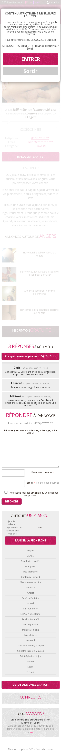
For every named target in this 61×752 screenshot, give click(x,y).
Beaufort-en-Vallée (30, 561)
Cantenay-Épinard (30, 576)
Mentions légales (17, 749)
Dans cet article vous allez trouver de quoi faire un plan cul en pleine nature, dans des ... (30, 728)
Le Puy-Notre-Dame (30, 613)
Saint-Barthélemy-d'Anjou (30, 645)
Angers (30, 550)
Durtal (30, 603)
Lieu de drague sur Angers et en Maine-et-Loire (30, 721)
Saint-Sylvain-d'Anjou (31, 656)
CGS (31, 749)
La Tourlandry (30, 608)
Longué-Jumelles (30, 624)
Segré (30, 666)
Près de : (12, 534)
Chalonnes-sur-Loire (30, 582)
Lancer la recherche (30, 540)
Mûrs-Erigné (30, 635)
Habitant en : (12, 531)
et (21, 527)
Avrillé (30, 555)
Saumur (30, 661)
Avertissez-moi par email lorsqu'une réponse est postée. (33, 494)
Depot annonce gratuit (31, 685)
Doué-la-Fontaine (30, 598)
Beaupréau (30, 566)
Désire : (12, 524)
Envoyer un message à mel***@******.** (30, 356)
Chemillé (30, 587)
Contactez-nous (44, 749)
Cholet (30, 592)
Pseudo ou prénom (43, 472)
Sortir (30, 71)
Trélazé (30, 671)
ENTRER (30, 59)
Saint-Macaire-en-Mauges (30, 650)
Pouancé (30, 640)
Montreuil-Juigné (30, 629)
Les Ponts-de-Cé (30, 619)
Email (43, 482)
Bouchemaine (30, 571)
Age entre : (12, 527)
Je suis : (12, 521)
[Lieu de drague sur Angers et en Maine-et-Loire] (31, 731)
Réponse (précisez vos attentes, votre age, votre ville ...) (30, 431)
